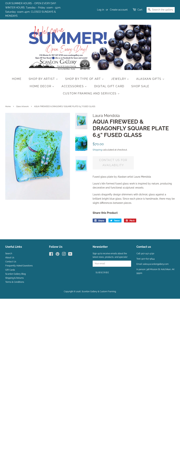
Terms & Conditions (14, 282)
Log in (100, 9)
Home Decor (41, 86)
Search (8, 253)
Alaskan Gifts (149, 79)
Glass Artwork (22, 106)
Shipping (97, 149)
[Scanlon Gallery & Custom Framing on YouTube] (70, 255)
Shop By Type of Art (83, 79)
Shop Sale (140, 86)
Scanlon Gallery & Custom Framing (99, 291)
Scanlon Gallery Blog (15, 274)
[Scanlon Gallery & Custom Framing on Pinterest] (57, 255)
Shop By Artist (42, 79)
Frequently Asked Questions (19, 265)
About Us (9, 257)
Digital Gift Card (109, 86)
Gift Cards (10, 270)
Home (16, 79)
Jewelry (119, 79)
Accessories (73, 86)
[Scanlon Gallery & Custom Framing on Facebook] (51, 255)
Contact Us (10, 261)
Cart (139, 9)
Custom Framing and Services (90, 93)
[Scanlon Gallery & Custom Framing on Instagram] (64, 255)
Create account (119, 9)
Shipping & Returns (14, 278)
